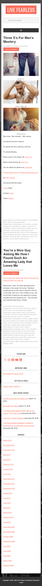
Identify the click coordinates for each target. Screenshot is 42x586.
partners (6, 333)
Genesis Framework (33, 580)
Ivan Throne (17, 220)
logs (30, 329)
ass (27, 312)
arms (14, 312)
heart (27, 327)
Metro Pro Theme (19, 580)
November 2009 (9, 532)
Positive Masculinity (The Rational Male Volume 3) (21, 172)
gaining (13, 325)
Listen (5, 188)
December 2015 (9, 450)
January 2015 (8, 469)
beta (8, 317)
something (14, 337)
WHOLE (31, 341)
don (26, 321)
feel (35, 323)
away (21, 314)
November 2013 (9, 484)
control (25, 319)
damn (31, 319)
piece (13, 333)
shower (6, 236)
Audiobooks (16, 226)
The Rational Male (26, 236)
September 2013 (9, 488)
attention (6, 314)
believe (33, 314)
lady (23, 329)
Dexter (30, 226)
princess (27, 333)
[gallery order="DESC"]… (12, 386)
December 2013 (9, 479)
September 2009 (9, 541)
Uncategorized (19, 222)
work (11, 343)
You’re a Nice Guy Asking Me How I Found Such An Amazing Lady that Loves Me (17, 258)
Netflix (23, 232)
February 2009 (8, 565)
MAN (22, 230)
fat (32, 323)
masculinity (29, 230)
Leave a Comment (11, 49)
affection (7, 310)
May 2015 (6, 455)
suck (34, 337)
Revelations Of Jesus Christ (13, 373)
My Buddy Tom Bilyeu (11, 406)
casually (20, 317)
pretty (20, 333)
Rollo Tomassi (10, 178)
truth (12, 239)
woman (5, 343)
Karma (28, 228)
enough (16, 323)
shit (36, 234)
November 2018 (9, 445)
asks (23, 312)
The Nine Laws (15, 236)
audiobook (28, 167)
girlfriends (7, 327)
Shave (32, 234)
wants (17, 341)
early (5, 323)
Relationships (32, 232)
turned (26, 339)
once (28, 331)
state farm (23, 337)
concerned (16, 319)
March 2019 (7, 440)
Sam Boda (17, 234)
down (30, 321)
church (27, 317)
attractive (15, 314)
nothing (13, 331)
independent (8, 329)
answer (29, 310)
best (5, 317)
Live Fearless (21, 9)
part (32, 331)
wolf (36, 341)
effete (10, 323)
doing (22, 321)
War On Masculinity (22, 239)
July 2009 (6, 546)
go (14, 327)
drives (35, 321)
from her (6, 325)
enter (22, 323)
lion (26, 329)
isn (14, 329)
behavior (27, 314)
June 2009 (7, 551)
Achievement (17, 224)
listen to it (28, 157)
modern (6, 331)
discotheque (11, 321)
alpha (13, 310)
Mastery (11, 198)
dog (17, 321)
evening (28, 323)
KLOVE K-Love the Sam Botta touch (16, 398)
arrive (18, 312)
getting (28, 325)
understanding (9, 341)
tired (11, 339)
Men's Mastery (15, 232)
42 (16, 308)
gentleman (21, 325)
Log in (21, 582)
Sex (29, 335)
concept (24, 226)
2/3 (14, 308)
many (35, 329)
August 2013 (7, 493)
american (22, 310)
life (32, 228)
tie (4, 339)
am (17, 310)
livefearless (15, 230)
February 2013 (8, 517)
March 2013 (7, 512)
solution (6, 337)
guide (17, 327)
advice (34, 308)
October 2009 (8, 536)
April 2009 (6, 556)
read (33, 333)
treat (16, 339)
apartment (7, 312)
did (4, 321)
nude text (20, 331)
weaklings (24, 341)
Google (13, 228)
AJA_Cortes (27, 224)
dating (35, 319)
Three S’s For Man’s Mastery (18, 39)
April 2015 (6, 459)
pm (16, 333)
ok (25, 331)
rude (16, 335)
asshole (32, 312)
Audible (34, 224)
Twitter (10, 222)
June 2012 (7, 522)
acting (19, 308)
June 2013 (7, 503)
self (26, 335)
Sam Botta (25, 234)
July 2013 (6, 498)
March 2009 (7, 560)
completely (7, 319)
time (7, 339)
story (29, 337)
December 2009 (9, 527)
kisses (18, 329)
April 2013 (6, 508)
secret (21, 335)
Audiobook (7, 226)
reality (11, 335)
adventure (27, 308)
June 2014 (7, 474)
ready (5, 335)
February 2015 (8, 464)
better (13, 317)
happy (22, 327)
